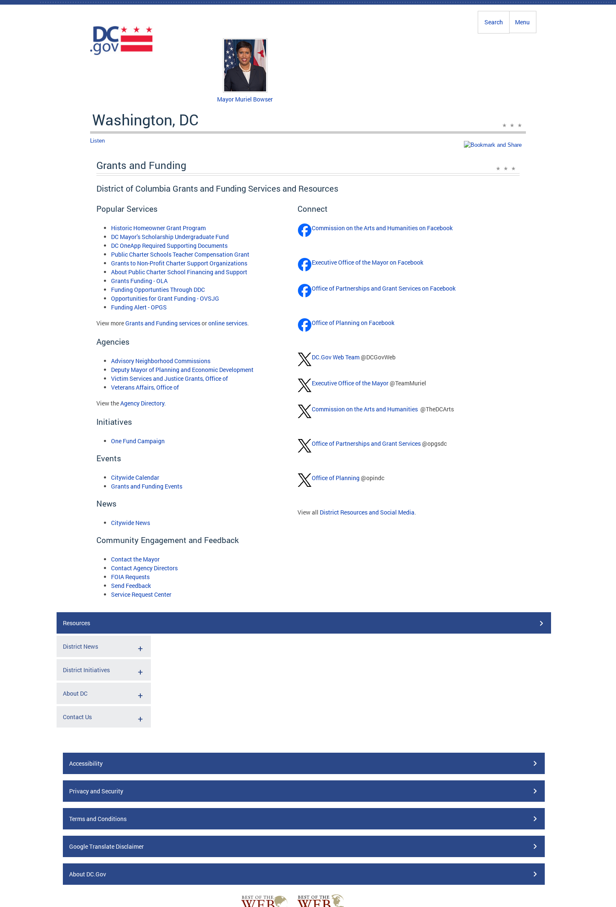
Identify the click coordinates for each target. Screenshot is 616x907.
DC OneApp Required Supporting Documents (169, 245)
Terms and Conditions (98, 819)
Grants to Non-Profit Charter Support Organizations (179, 263)
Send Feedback (131, 586)
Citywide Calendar (135, 477)
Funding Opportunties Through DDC (158, 290)
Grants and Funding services (162, 323)
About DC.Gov (87, 874)
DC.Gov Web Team (336, 357)
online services (227, 323)
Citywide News (130, 523)
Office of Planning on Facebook (353, 323)
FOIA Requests (130, 577)
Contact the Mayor (135, 559)
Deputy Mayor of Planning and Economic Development (182, 370)
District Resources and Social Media (367, 512)
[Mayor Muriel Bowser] (245, 90)
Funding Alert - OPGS (139, 307)
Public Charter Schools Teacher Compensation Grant (180, 254)
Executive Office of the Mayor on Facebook (367, 262)
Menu (522, 22)
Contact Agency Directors (144, 568)
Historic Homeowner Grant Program (158, 228)
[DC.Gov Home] (121, 53)
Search (493, 22)
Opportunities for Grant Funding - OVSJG (165, 298)
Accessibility (86, 763)
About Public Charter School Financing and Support (179, 272)
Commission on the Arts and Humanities (365, 409)
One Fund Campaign (138, 441)
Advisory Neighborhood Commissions (160, 361)
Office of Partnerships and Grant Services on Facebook (384, 288)
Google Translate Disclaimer (106, 846)
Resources (76, 623)
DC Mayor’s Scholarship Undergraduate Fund (170, 237)
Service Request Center (141, 594)
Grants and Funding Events (146, 486)
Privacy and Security (96, 791)
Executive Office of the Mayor (350, 383)
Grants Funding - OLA (139, 281)
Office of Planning (336, 478)
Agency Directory (142, 403)
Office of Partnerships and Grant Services (366, 443)
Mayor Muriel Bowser (245, 99)
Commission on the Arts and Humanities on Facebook (382, 228)
